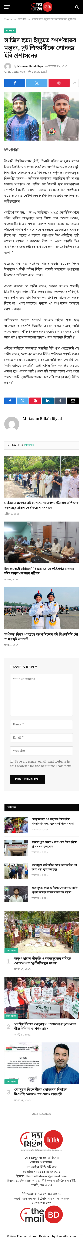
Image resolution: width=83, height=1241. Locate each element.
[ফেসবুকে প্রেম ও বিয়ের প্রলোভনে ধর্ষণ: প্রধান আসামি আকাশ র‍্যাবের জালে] (16, 894)
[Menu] (7, 7)
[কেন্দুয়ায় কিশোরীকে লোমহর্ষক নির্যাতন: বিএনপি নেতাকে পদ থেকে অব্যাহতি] (41, 1063)
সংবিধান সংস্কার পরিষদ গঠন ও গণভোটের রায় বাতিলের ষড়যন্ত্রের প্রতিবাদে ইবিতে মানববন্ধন (41, 506)
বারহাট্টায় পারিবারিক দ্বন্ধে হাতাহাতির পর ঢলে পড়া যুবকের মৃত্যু (54, 867)
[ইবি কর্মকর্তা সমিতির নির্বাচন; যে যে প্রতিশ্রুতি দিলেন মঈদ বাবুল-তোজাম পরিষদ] (41, 542)
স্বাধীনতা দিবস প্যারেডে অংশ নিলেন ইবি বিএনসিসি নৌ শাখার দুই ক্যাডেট (41, 637)
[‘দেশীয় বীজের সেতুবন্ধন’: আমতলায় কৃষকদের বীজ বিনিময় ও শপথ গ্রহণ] (41, 997)
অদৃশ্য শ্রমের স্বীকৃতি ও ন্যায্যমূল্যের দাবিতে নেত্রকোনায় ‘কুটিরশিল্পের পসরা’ (42, 961)
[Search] (76, 7)
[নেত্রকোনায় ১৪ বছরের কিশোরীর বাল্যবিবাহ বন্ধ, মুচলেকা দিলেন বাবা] (16, 825)
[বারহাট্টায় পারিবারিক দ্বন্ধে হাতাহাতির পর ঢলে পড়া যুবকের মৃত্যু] (16, 871)
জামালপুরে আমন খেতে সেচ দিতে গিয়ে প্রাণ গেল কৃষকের (54, 844)
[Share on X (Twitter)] (36, 83)
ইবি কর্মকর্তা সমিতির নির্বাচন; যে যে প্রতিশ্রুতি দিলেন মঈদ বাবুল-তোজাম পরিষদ (39, 571)
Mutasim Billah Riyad (30, 66)
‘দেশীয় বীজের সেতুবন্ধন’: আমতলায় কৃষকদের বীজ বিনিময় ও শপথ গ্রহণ (45, 1027)
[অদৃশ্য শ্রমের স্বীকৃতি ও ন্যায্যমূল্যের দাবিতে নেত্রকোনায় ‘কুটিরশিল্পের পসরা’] (41, 932)
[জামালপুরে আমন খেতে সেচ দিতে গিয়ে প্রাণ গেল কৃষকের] (16, 848)
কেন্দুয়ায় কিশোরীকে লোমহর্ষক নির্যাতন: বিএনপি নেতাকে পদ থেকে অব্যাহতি (41, 1092)
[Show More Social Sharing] (75, 83)
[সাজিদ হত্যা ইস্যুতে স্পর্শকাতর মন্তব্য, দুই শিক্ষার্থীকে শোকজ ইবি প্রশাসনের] (41, 116)
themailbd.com (66, 1236)
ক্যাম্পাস (10, 31)
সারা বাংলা (11, 951)
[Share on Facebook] (14, 83)
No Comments (17, 72)
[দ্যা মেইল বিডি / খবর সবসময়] (41, 7)
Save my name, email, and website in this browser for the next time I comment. (41, 764)
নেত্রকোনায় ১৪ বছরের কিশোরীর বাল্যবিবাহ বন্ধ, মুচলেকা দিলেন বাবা (53, 821)
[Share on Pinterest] (59, 83)
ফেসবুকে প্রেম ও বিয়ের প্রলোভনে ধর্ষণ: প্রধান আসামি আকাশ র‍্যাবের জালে (55, 890)
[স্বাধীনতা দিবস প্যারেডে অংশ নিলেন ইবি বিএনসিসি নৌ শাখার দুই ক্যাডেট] (41, 608)
